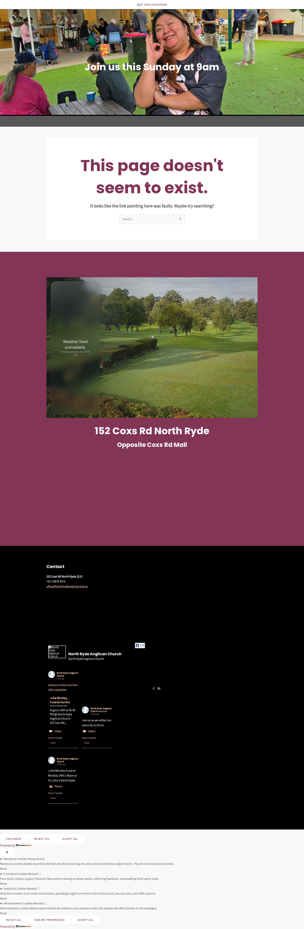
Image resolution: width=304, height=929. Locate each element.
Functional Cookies (16, 874)
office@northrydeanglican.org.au (67, 586)
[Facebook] (153, 688)
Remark (33, 874)
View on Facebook (55, 738)
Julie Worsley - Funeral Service (60, 700)
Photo (58, 786)
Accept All (70, 838)
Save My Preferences (49, 919)
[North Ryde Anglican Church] (57, 652)
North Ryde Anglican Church (67, 674)
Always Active (36, 859)
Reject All (42, 838)
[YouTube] (158, 688)
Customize (13, 838)
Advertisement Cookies (18, 903)
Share (53, 743)
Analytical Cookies (15, 888)
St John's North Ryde (152, 266)
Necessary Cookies (15, 859)
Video (58, 731)
